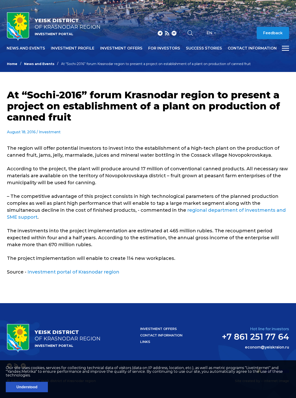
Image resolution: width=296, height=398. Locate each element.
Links (145, 342)
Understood (26, 387)
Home (12, 64)
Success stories (204, 48)
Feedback (273, 33)
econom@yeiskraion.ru (267, 347)
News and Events (39, 64)
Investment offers (121, 48)
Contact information (252, 48)
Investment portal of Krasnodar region (73, 272)
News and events (26, 48)
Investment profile (72, 48)
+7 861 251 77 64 (255, 337)
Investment (50, 132)
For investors (164, 48)
